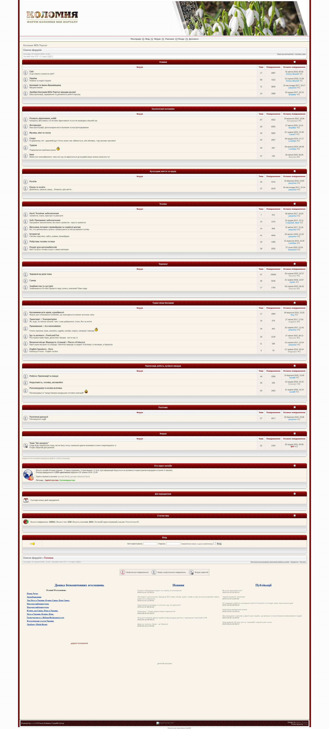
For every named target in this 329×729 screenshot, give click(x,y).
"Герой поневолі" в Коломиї (233, 597)
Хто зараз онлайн (163, 466)
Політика (163, 407)
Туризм (33, 145)
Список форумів (32, 50)
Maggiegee (292, 352)
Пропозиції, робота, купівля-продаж (163, 366)
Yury (292, 315)
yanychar (292, 88)
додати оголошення (79, 643)
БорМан (292, 95)
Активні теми (300, 54)
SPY (292, 447)
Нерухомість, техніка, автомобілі (46, 382)
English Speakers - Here (41, 349)
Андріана (292, 322)
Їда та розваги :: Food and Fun (44, 335)
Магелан (292, 157)
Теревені (163, 264)
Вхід (147, 39)
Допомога (193, 39)
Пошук (181, 39)
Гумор (32, 280)
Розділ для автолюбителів (43, 247)
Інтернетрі (34, 234)
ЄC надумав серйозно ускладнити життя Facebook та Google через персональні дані (257, 603)
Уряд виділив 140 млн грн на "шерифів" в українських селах (247, 622)
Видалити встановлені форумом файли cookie (41, 458)
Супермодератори (67, 480)
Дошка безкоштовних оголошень (79, 585)
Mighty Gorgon (302, 722)
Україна (33, 78)
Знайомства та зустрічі (41, 286)
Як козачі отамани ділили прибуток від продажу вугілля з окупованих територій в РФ (172, 618)
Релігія (32, 181)
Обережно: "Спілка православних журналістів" (156, 611)
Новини (163, 62)
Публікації (263, 585)
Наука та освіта (37, 187)
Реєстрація (136, 39)
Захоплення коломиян (163, 109)
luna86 (292, 378)
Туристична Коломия (163, 303)
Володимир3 (292, 121)
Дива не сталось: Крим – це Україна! (152, 624)
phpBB (34, 723)
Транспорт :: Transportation (43, 319)
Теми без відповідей (285, 54)
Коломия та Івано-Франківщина (45, 85)
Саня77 (292, 134)
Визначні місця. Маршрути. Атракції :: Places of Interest (57, 342)
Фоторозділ (35, 125)
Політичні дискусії (38, 417)
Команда (66, 458)
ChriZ (306, 724)
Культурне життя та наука (163, 171)
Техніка (163, 204)
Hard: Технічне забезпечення (44, 213)
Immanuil (292, 250)
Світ (31, 71)
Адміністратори (51, 480)
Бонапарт (292, 384)
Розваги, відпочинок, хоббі (42, 118)
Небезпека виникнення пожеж (234, 609)
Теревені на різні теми (40, 274)
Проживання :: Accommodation (45, 326)
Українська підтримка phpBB (179, 728)
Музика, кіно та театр (40, 133)
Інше (31, 154)
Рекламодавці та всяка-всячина (45, 388)
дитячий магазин (164, 663)
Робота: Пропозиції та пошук (43, 376)
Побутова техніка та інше (42, 241)
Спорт (32, 138)
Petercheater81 (132, 522)
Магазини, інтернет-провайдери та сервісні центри (55, 227)
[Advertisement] (164, 654)
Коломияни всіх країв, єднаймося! (46, 312)
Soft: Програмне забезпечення (44, 220)
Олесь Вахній (292, 74)
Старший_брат (292, 223)
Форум (157, 39)
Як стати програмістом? (232, 590)
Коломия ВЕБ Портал (35, 45)
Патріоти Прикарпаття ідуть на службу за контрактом (159, 590)
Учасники (169, 39)
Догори (303, 562)
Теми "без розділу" (39, 443)
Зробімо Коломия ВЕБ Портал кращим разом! (52, 92)
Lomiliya (292, 141)
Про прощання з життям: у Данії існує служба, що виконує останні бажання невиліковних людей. (262, 616)
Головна (48, 558)
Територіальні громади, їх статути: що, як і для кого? (159, 605)
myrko (292, 282)
